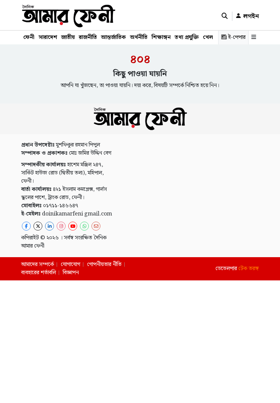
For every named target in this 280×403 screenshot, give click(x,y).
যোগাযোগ (70, 264)
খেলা (208, 37)
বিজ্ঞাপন (71, 272)
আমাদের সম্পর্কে (37, 264)
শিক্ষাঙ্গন (161, 37)
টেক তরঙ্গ (248, 268)
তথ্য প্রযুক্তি (187, 37)
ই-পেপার (236, 37)
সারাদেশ (48, 37)
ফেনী (28, 37)
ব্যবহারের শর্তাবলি (38, 272)
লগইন (250, 16)
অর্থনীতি (139, 37)
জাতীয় (68, 37)
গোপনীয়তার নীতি (104, 264)
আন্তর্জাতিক (113, 37)
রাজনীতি (88, 37)
